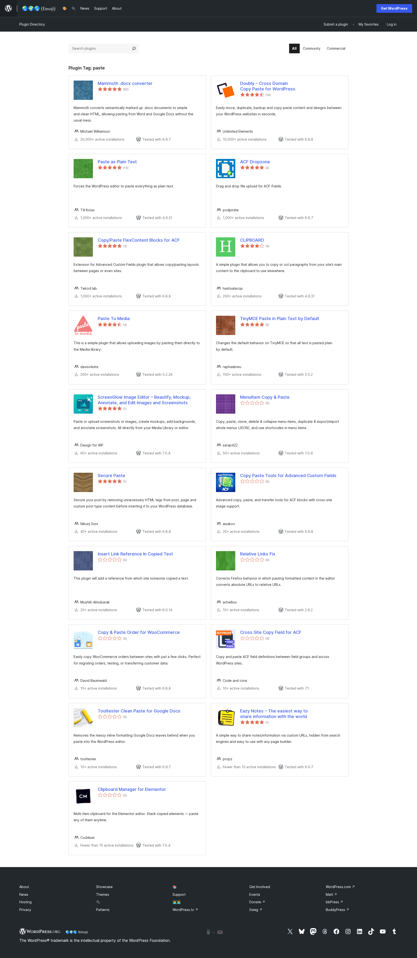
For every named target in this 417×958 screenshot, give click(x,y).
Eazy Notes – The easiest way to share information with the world (274, 713)
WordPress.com (340, 887)
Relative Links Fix (257, 553)
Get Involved (259, 887)
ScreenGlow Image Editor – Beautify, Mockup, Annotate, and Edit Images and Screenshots (144, 400)
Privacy (25, 910)
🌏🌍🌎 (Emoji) (76, 932)
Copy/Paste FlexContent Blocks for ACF (139, 240)
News (23, 894)
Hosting (25, 902)
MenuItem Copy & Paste (265, 397)
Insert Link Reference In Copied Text (135, 553)
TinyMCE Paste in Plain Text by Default (279, 318)
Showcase (104, 887)
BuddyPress (337, 910)
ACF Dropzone (255, 161)
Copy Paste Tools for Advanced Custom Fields (288, 475)
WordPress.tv (185, 910)
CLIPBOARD (252, 240)
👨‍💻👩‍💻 (177, 902)
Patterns (103, 910)
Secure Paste (111, 475)
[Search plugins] (134, 48)
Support (179, 894)
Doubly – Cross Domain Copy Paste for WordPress (267, 86)
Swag (255, 910)
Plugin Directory (32, 24)
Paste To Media (114, 318)
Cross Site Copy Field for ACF (270, 632)
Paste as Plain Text (117, 161)
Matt (331, 894)
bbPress (334, 902)
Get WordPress (394, 8)
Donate (257, 902)
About (24, 887)
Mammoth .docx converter (125, 83)
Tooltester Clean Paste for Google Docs (139, 710)
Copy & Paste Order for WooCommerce (139, 632)
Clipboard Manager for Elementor (132, 789)
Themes (102, 894)
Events (254, 894)
